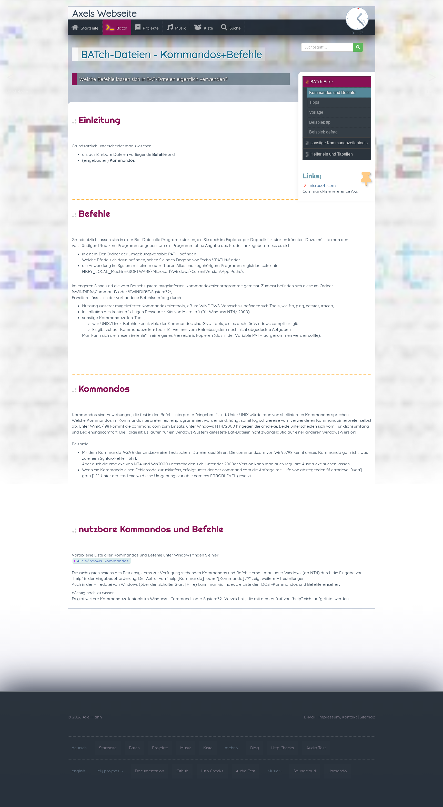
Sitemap (367, 716)
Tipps (431, 91)
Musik (180, 28)
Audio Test (316, 747)
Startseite (89, 28)
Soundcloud (305, 770)
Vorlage (316, 112)
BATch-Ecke (17, 91)
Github (182, 770)
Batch (121, 28)
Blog (254, 747)
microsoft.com (322, 185)
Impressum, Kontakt (337, 716)
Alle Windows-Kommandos (103, 560)
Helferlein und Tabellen (331, 154)
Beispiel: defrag (323, 132)
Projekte (150, 28)
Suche (234, 28)
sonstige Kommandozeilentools (339, 143)
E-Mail (310, 716)
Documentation (149, 770)
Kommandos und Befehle (332, 92)
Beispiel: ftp (319, 122)
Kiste (208, 28)
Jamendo (337, 770)
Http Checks (282, 747)
